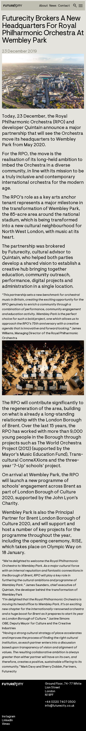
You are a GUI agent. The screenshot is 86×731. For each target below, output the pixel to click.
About (43, 6)
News (52, 6)
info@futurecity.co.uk (59, 706)
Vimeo (6, 724)
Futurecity (19, 252)
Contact (64, 6)
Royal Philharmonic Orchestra (34, 119)
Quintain (33, 128)
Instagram (8, 716)
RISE (76, 541)
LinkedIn (7, 720)
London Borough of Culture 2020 (39, 495)
